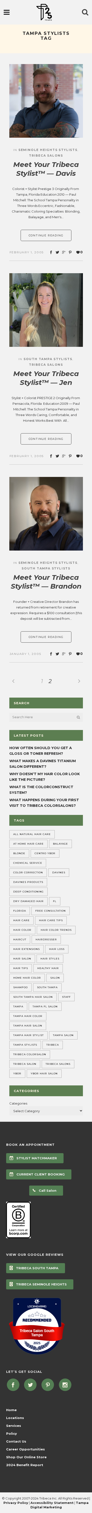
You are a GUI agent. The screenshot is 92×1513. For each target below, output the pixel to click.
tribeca (52, 1044)
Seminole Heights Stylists (48, 150)
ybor (17, 1073)
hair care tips (51, 920)
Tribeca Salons (46, 155)
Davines (58, 872)
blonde (19, 853)
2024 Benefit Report (24, 1465)
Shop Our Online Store (26, 1457)
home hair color (27, 977)
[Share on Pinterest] (70, 252)
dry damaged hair (28, 901)
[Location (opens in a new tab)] (37, 1306)
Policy (11, 1433)
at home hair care (28, 843)
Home (11, 1410)
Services (13, 1426)
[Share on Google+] (64, 252)
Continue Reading (46, 235)
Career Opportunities (25, 1449)
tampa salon (63, 1035)
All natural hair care (32, 834)
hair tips (20, 968)
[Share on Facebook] (51, 252)
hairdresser (46, 939)
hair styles (49, 958)
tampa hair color (27, 1016)
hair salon (22, 958)
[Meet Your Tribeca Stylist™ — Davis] (46, 101)
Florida (19, 910)
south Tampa (47, 987)
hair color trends (56, 930)
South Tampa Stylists (48, 359)
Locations (15, 1418)
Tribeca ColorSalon (29, 1054)
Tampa (18, 1006)
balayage (60, 843)
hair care (21, 920)
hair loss (57, 949)
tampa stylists (25, 1044)
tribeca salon (24, 1064)
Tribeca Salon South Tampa (37, 1333)
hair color (22, 930)
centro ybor (45, 853)
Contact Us (16, 1441)
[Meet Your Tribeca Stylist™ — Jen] (46, 310)
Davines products (28, 882)
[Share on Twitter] (57, 252)
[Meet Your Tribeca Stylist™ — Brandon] (46, 514)
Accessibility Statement (52, 1503)
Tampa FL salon (45, 1006)
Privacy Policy (15, 1503)
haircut (19, 939)
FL (54, 901)
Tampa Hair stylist (28, 1035)
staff (66, 997)
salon (55, 977)
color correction (28, 872)
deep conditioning (28, 891)
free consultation (50, 910)
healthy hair (48, 968)
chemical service (27, 863)
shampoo (20, 987)
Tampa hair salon (27, 1025)
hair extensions (26, 949)
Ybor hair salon (44, 1073)
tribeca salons (58, 1064)
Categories (18, 1103)
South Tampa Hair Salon (33, 997)
